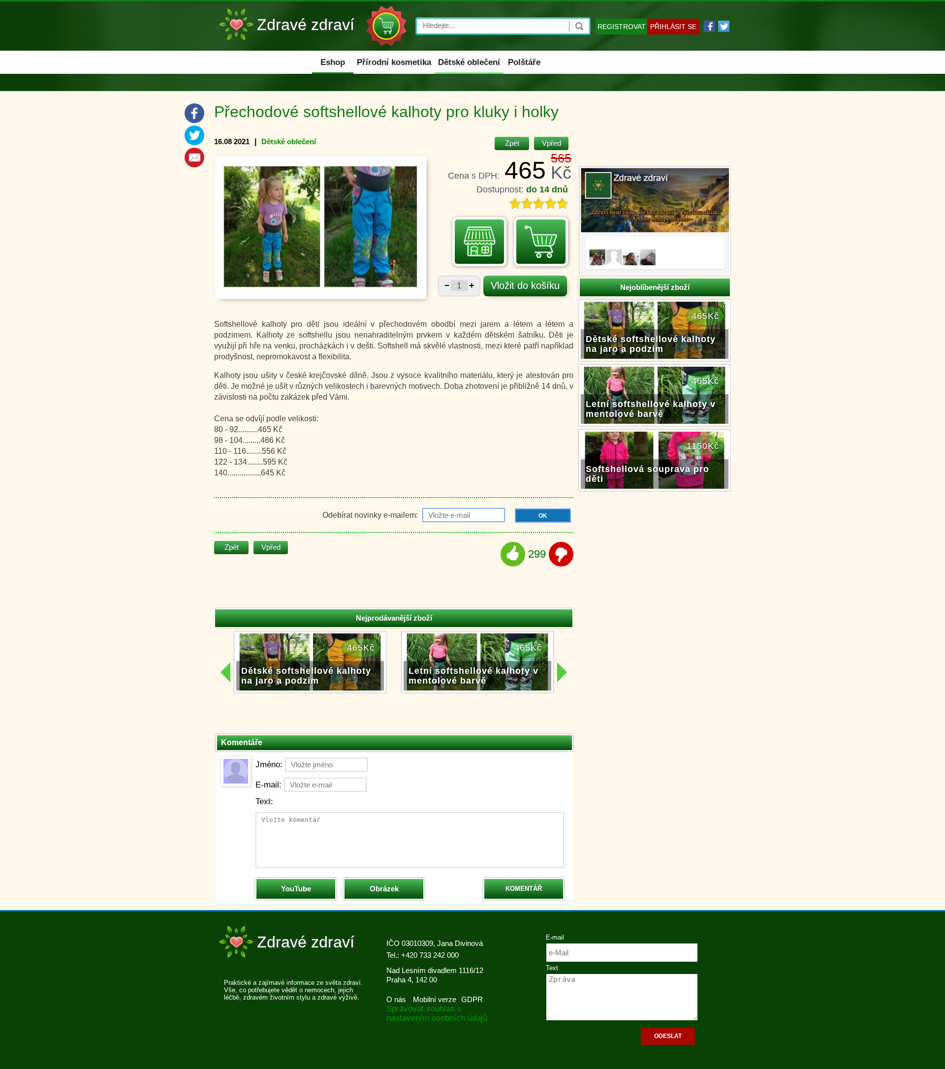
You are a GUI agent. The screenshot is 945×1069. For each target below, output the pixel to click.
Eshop (332, 62)
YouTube (296, 888)
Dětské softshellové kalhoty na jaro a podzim (651, 344)
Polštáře (524, 62)
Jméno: (269, 764)
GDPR (472, 999)
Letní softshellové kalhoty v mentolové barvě (651, 409)
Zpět (512, 143)
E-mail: (268, 784)
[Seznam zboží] (479, 242)
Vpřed (551, 143)
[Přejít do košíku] (541, 242)
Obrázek (384, 888)
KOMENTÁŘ (523, 888)
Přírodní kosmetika (394, 62)
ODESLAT (668, 1036)
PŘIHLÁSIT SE (673, 27)
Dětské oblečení (469, 62)
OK (542, 515)
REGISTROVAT (622, 27)
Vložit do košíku (525, 285)
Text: (264, 801)
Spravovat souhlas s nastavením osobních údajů (436, 1013)
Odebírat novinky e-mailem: (371, 515)
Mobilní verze (434, 999)
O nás (396, 999)
